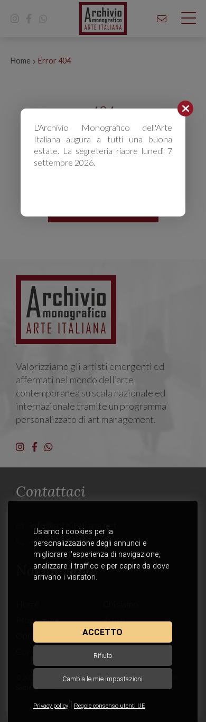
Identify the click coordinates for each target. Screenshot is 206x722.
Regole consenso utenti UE (109, 705)
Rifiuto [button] (102, 656)
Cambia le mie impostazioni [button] (102, 679)
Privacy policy (50, 705)
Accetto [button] (102, 632)
